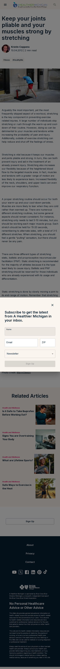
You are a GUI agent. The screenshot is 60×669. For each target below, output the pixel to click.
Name (8, 329)
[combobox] (30, 354)
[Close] (52, 305)
